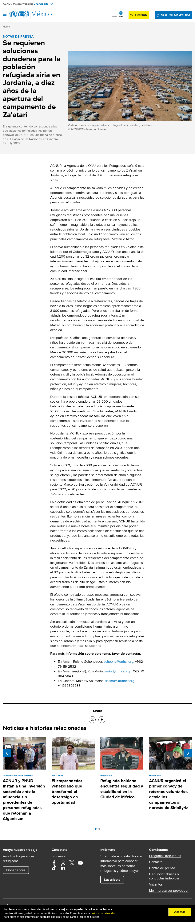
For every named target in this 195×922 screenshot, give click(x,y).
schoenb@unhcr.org (118, 661)
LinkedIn (62, 867)
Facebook (54, 862)
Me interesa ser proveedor (169, 890)
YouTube (80, 862)
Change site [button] (41, 4)
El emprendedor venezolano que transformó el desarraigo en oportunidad (67, 791)
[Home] (22, 15)
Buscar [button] (114, 16)
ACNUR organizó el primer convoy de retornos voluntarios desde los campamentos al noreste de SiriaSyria (169, 794)
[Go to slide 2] (100, 830)
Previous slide (7, 753)
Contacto (155, 862)
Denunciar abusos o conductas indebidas (164, 876)
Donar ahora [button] (15, 870)
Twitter (71, 862)
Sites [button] (121, 16)
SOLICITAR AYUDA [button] (175, 15)
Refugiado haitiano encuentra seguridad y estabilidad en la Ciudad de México (121, 789)
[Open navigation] (4, 14)
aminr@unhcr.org (117, 671)
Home (6, 26)
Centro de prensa (162, 868)
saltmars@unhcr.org (119, 680)
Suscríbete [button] (112, 879)
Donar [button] (141, 15)
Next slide (188, 753)
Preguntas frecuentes (165, 856)
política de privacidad (103, 913)
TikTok (54, 867)
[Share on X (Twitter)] (92, 719)
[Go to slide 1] (96, 830)
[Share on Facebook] (101, 719)
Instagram (62, 862)
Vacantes (156, 884)
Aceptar (179, 911)
